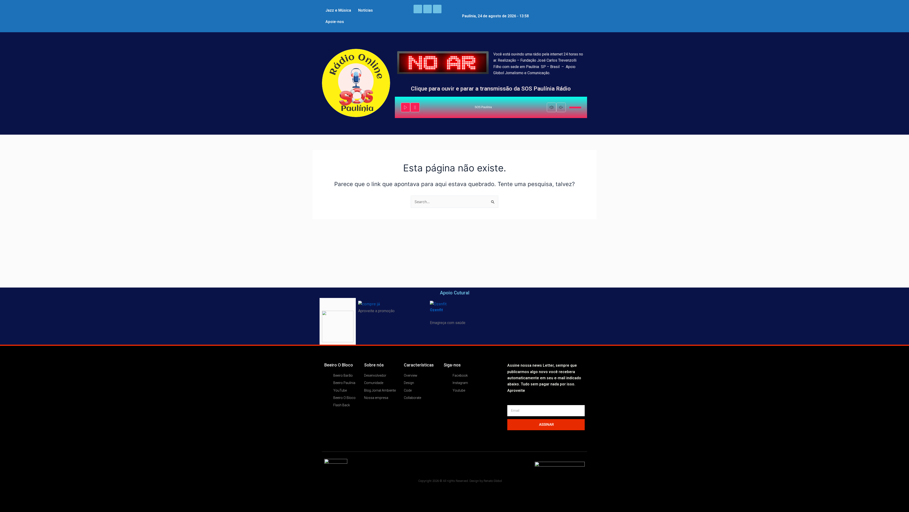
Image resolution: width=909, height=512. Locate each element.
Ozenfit (436, 310)
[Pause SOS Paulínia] (415, 107)
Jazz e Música (338, 10)
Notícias (365, 10)
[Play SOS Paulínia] (405, 107)
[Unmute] (561, 107)
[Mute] (551, 107)
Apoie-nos (334, 21)
